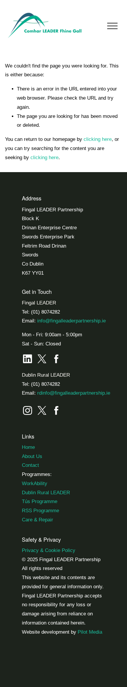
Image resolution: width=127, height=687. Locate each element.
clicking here (98, 139)
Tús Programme (39, 501)
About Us (32, 456)
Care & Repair (37, 520)
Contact (30, 465)
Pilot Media (90, 632)
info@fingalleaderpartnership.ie (71, 321)
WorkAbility (34, 483)
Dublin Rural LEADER (46, 492)
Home (28, 447)
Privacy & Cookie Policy (48, 550)
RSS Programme (40, 510)
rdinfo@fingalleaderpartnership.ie (73, 393)
